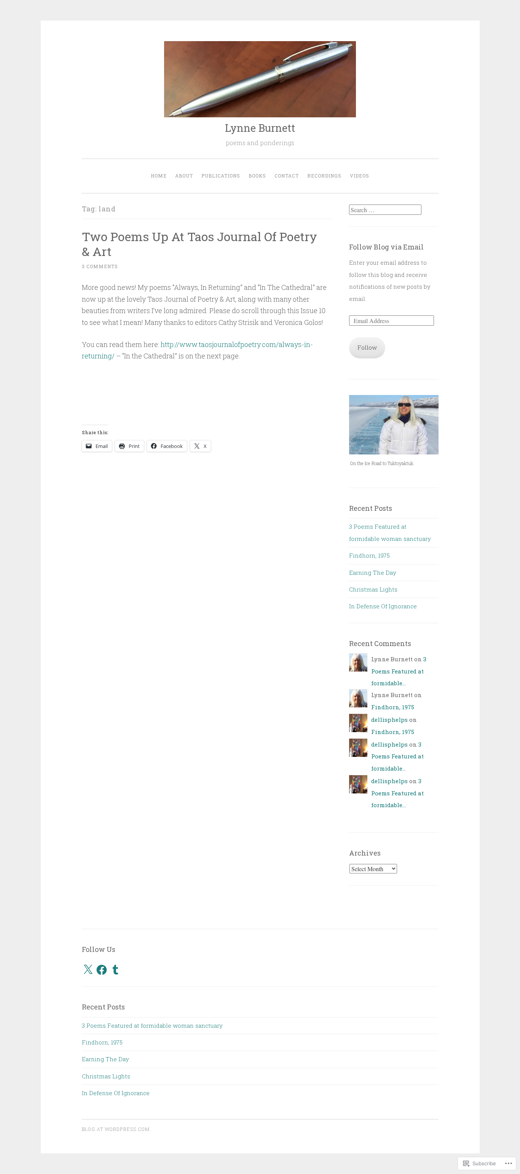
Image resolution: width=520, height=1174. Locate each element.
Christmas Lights (373, 589)
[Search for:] (385, 210)
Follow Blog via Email (386, 246)
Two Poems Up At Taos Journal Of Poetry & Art (199, 243)
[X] (88, 970)
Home (159, 176)
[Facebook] (102, 970)
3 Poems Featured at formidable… (398, 671)
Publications (220, 176)
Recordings (324, 176)
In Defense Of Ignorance (383, 606)
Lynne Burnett (260, 127)
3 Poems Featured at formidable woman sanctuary (152, 1025)
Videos (359, 176)
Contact (286, 176)
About (184, 176)
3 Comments (100, 266)
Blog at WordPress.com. (116, 1129)
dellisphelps (389, 719)
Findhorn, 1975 (369, 555)
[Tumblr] (115, 970)
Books (257, 176)
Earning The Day (372, 572)
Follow (367, 347)
